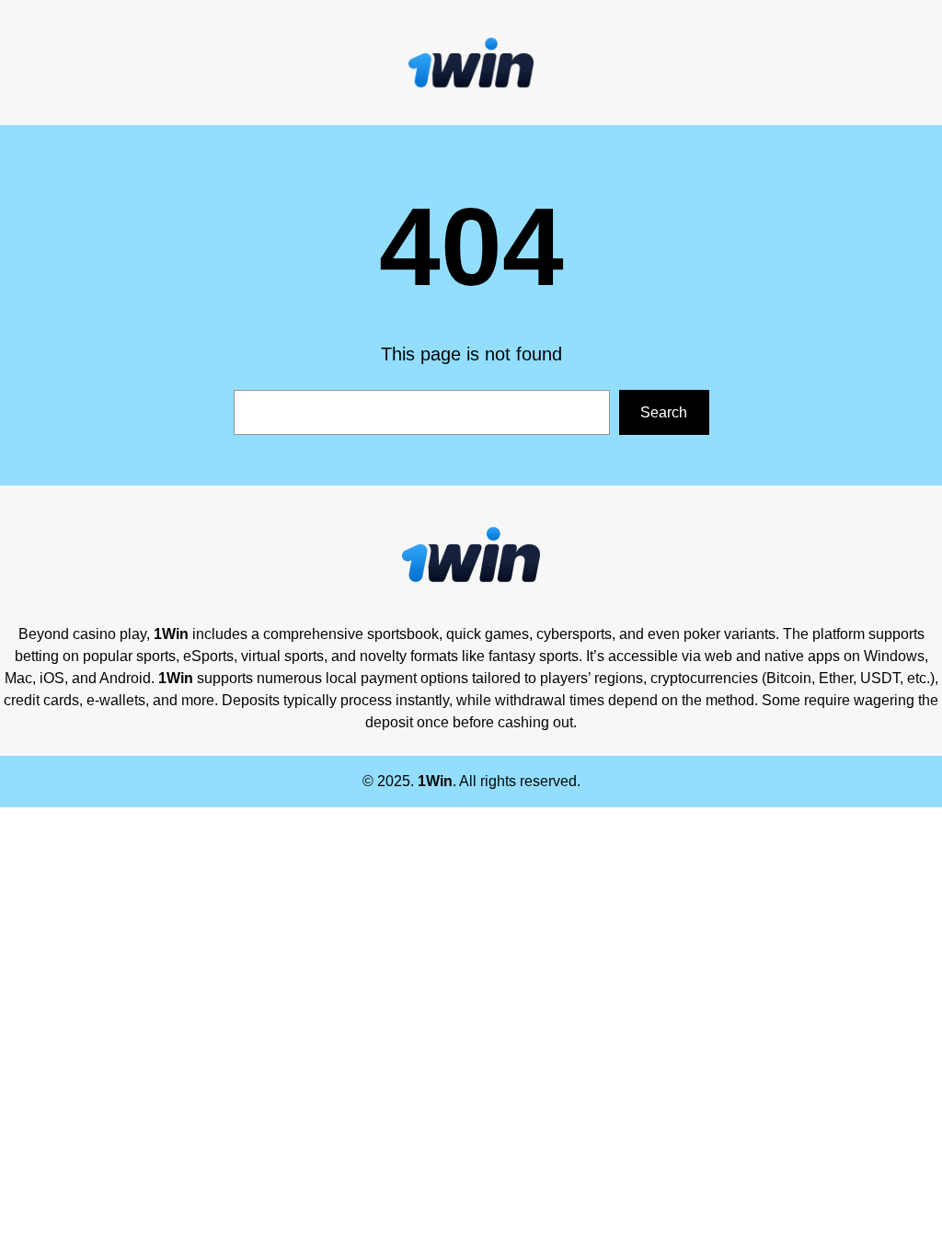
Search (663, 412)
